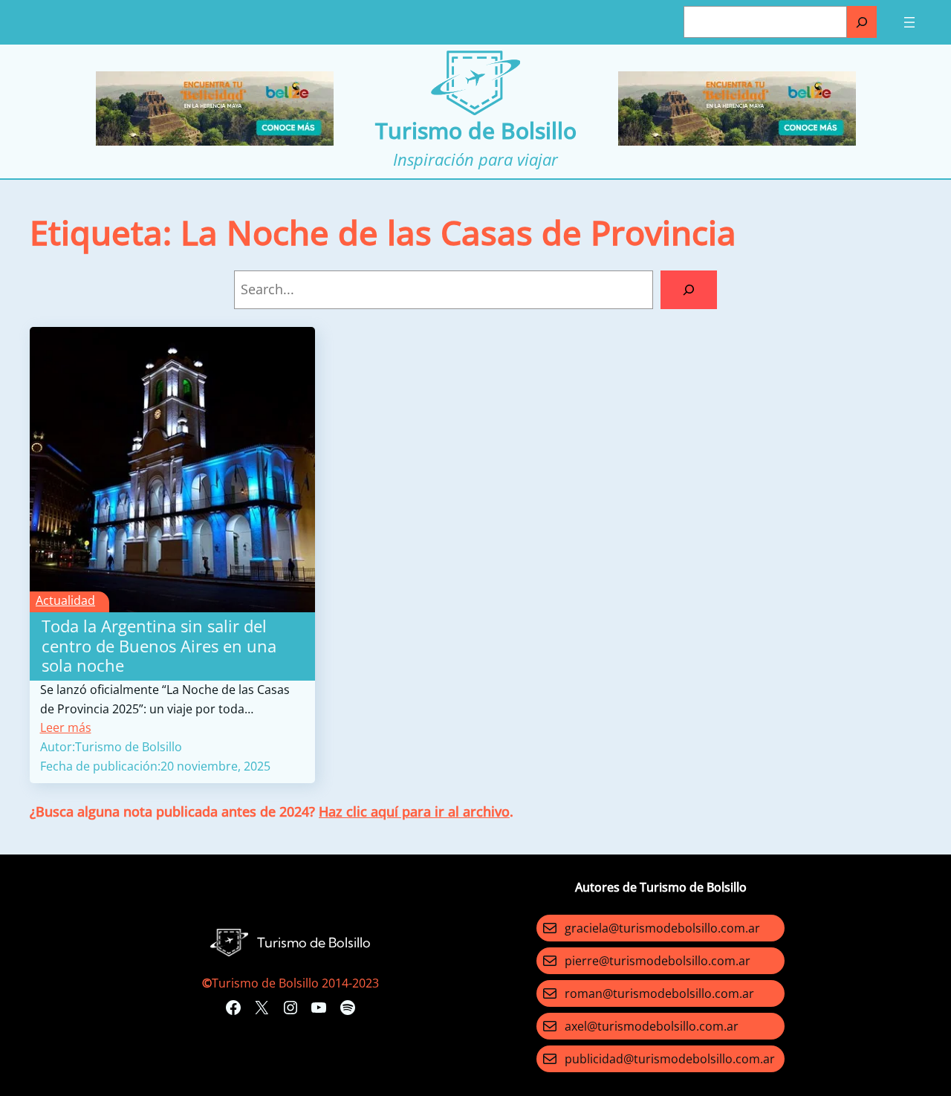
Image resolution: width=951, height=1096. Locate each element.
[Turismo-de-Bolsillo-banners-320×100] (215, 141)
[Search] (688, 289)
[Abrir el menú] (909, 22)
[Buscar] (862, 22)
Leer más (65, 727)
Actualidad (65, 600)
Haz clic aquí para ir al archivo (414, 811)
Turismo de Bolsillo (476, 130)
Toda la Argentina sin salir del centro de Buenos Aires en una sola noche (159, 646)
